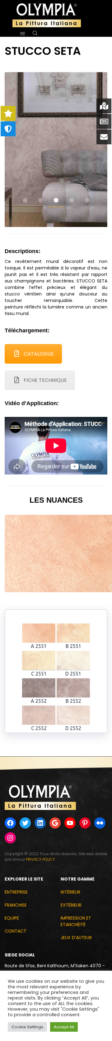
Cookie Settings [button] (27, 1027)
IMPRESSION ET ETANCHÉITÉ (76, 921)
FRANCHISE (16, 905)
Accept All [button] (64, 1027)
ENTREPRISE (16, 892)
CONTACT (15, 931)
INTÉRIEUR (70, 892)
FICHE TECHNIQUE (45, 380)
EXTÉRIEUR (71, 905)
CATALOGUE (39, 353)
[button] (25, 200)
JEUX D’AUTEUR (76, 937)
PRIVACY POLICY (40, 859)
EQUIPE (12, 918)
